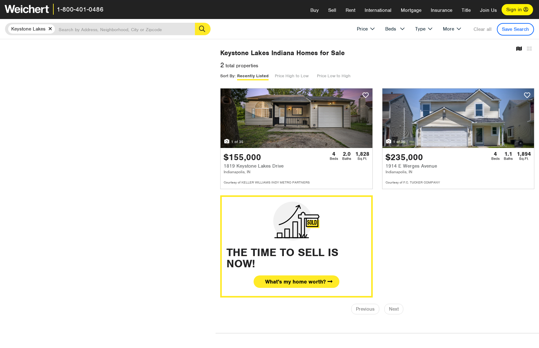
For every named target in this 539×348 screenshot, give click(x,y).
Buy (314, 10)
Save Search (515, 29)
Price (362, 29)
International (378, 10)
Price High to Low (291, 76)
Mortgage (411, 10)
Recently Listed (253, 76)
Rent (350, 10)
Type (420, 29)
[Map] (519, 49)
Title (466, 10)
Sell (332, 10)
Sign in (514, 10)
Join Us (488, 10)
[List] (529, 49)
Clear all (482, 29)
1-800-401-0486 (80, 9)
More (448, 29)
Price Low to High (334, 76)
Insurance (441, 10)
